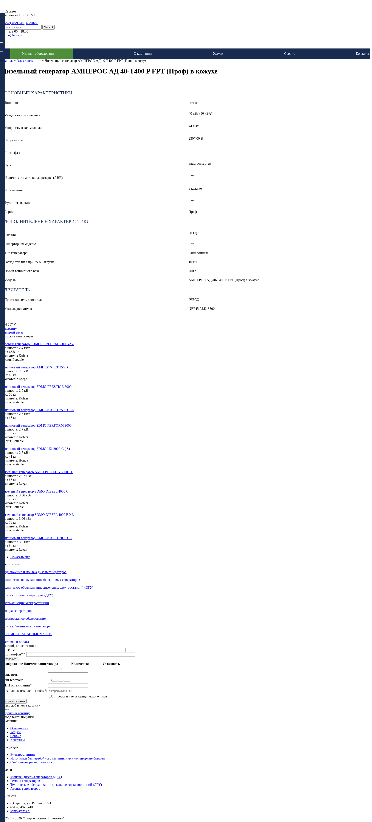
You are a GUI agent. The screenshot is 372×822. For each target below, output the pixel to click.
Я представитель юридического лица (79, 696)
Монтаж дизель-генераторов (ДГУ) (27, 595)
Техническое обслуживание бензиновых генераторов (41, 580)
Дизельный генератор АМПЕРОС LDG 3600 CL (37, 472)
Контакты (363, 53)
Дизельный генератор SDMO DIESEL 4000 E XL (38, 514)
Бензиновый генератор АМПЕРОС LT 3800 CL (37, 538)
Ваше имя (9, 650)
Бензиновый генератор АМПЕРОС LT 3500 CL (37, 367)
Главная (7, 60)
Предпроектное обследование (24, 618)
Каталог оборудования (38, 53)
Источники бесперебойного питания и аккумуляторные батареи (57, 758)
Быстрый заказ (12, 332)
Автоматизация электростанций (25, 603)
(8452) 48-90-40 (13, 23)
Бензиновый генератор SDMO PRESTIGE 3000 (36, 386)
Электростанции (29, 60)
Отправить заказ (14, 701)
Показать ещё (20, 557)
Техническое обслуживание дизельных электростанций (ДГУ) (47, 587)
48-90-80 (32, 23)
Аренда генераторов (17, 611)
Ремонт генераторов (25, 781)
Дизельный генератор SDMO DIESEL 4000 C (35, 491)
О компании (143, 53)
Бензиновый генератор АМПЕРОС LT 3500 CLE (38, 410)
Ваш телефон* (13, 654)
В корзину (9, 328)
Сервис (289, 53)
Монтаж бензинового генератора (26, 626)
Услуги (218, 53)
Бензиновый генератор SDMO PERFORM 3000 (36, 425)
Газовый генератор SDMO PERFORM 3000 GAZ (38, 344)
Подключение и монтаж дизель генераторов (34, 572)
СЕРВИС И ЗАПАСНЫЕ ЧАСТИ (27, 634)
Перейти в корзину (16, 713)
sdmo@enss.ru (13, 35)
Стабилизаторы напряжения (31, 762)
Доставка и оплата (15, 642)
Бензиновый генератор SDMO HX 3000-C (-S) (36, 449)
